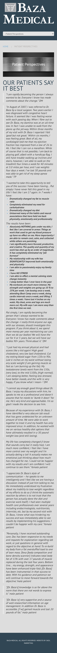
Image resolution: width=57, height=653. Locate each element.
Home (5, 46)
